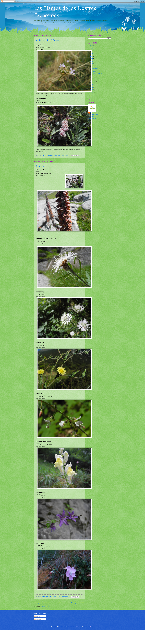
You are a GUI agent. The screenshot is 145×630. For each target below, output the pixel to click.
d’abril (93, 81)
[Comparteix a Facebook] (77, 155)
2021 (91, 56)
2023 (91, 51)
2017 (91, 84)
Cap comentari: (65, 155)
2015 (91, 90)
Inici (59, 603)
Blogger (92, 626)
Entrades (37, 616)
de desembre (95, 66)
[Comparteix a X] (75, 155)
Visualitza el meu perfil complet (92, 119)
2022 (91, 53)
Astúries (40, 166)
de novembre (95, 68)
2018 (91, 64)
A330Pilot (76, 626)
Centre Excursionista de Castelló (94, 114)
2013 (91, 95)
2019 (91, 61)
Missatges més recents (41, 603)
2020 (91, 58)
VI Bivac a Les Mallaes (47, 40)
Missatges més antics (78, 603)
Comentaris (38, 619)
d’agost (93, 71)
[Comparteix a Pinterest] (78, 155)
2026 (91, 46)
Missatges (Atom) (45, 606)
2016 (91, 87)
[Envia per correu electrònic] (72, 155)
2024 (91, 48)
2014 (91, 92)
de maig (94, 79)
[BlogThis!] (74, 155)
